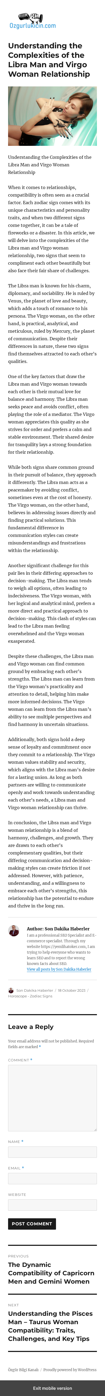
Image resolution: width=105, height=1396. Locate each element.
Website (17, 1194)
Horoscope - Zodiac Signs (30, 996)
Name (16, 1141)
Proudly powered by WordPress (70, 1370)
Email (16, 1168)
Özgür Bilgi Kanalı (23, 1370)
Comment (20, 1060)
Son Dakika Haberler (34, 990)
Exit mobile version (52, 1388)
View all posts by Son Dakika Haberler (59, 969)
